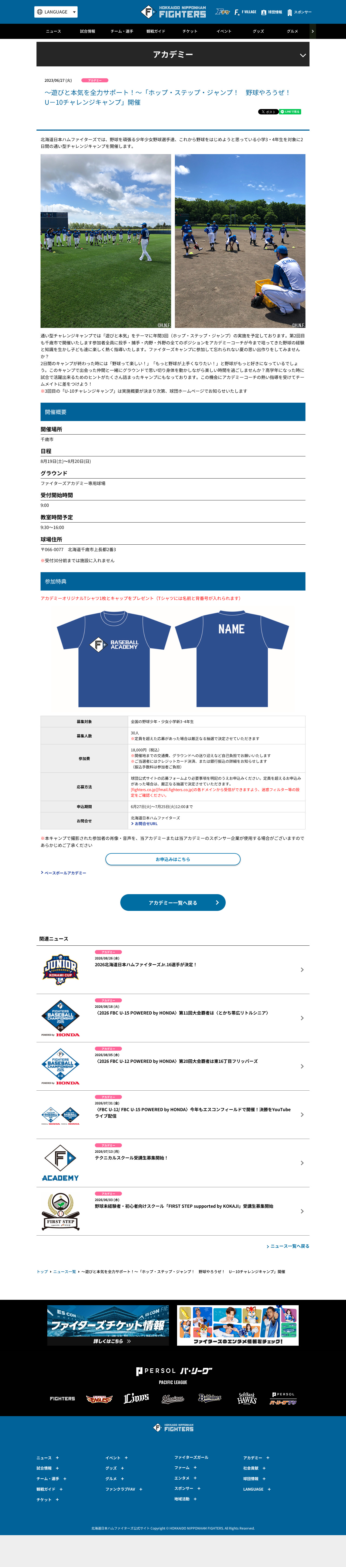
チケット (190, 31)
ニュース (53, 31)
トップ (42, 1271)
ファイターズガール (191, 1457)
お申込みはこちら (173, 859)
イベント (224, 31)
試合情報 (87, 31)
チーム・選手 (122, 31)
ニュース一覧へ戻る (290, 1246)
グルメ (292, 31)
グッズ (258, 31)
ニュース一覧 (64, 1271)
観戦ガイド (156, 31)
